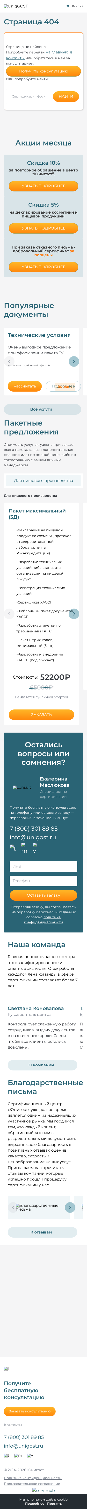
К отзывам (41, 1232)
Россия (77, 6)
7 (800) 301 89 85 (34, 828)
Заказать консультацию (30, 1411)
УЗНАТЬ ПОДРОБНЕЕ (43, 186)
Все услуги (41, 409)
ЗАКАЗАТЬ (41, 714)
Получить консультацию (43, 71)
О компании (41, 1065)
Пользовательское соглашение (32, 1484)
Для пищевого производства (43, 480)
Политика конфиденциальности (33, 1478)
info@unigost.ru (33, 837)
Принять (54, 1503)
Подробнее (34, 1503)
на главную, (57, 52)
